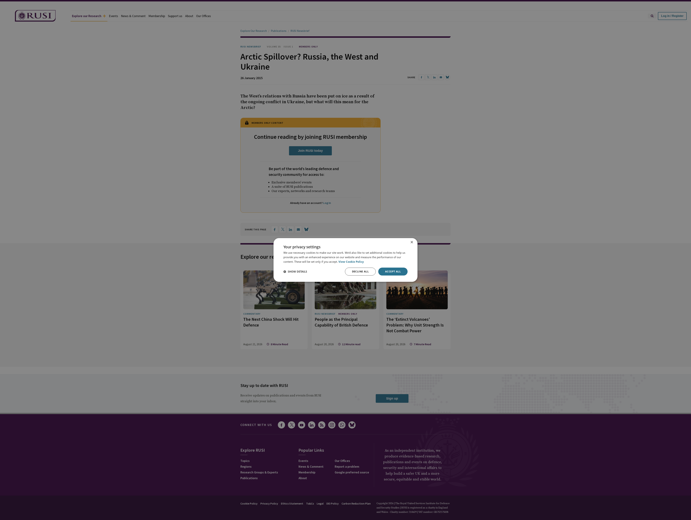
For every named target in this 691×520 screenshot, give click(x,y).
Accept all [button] (393, 271)
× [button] (411, 242)
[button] (295, 271)
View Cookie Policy (351, 261)
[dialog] (345, 260)
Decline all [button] (360, 271)
